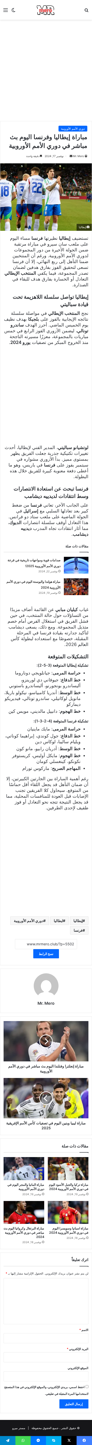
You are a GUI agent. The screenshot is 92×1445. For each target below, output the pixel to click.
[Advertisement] (46, 70)
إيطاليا (78, 920)
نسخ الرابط (46, 954)
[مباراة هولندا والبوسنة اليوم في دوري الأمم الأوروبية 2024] (76, 586)
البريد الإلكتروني (77, 1349)
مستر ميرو (18, 1428)
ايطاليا (58, 920)
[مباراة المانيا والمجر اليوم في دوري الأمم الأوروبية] (24, 1168)
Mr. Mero (78, 156)
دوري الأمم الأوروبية (73, 128)
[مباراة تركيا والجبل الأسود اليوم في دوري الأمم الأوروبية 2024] (68, 1168)
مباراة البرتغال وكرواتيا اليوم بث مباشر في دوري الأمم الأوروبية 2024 (24, 1232)
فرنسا (78, 930)
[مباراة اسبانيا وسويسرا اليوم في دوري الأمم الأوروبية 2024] (68, 1212)
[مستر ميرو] (46, 10)
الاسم (83, 1330)
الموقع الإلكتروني (78, 1368)
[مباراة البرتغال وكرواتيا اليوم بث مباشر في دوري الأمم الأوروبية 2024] (24, 1212)
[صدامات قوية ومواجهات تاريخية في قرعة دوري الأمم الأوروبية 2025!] (76, 565)
